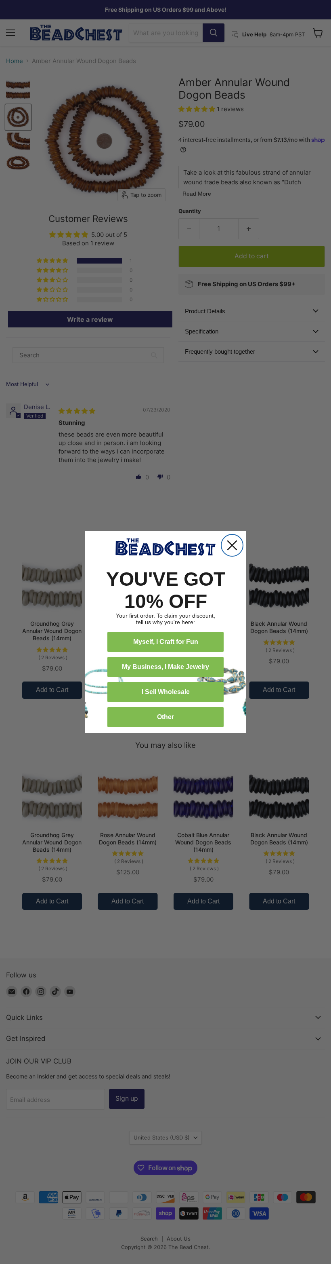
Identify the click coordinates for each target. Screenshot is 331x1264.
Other (165, 716)
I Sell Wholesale (166, 691)
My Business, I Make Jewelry (165, 666)
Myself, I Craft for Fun (165, 641)
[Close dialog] (232, 545)
